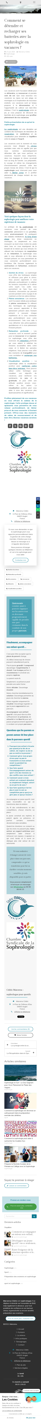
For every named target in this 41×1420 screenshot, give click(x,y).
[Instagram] (31, 426)
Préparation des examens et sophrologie (20, 1276)
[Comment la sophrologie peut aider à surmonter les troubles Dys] (20, 1129)
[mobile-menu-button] (34, 2)
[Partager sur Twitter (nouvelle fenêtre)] (38, 502)
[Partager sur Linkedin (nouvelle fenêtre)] (38, 506)
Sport (6, 1272)
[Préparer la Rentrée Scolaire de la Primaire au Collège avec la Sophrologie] (20, 1154)
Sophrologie (9, 1268)
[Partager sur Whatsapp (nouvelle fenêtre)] (38, 509)
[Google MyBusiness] (20, 426)
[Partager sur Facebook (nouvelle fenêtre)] (38, 499)
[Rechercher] (34, 1216)
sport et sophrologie (12, 1283)
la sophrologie (26, 227)
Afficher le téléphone (22, 521)
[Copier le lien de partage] (38, 517)
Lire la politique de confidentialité (12, 1411)
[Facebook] (10, 426)
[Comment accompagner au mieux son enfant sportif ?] (7, 1234)
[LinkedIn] (26, 426)
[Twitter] (15, 426)
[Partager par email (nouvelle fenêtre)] (38, 513)
